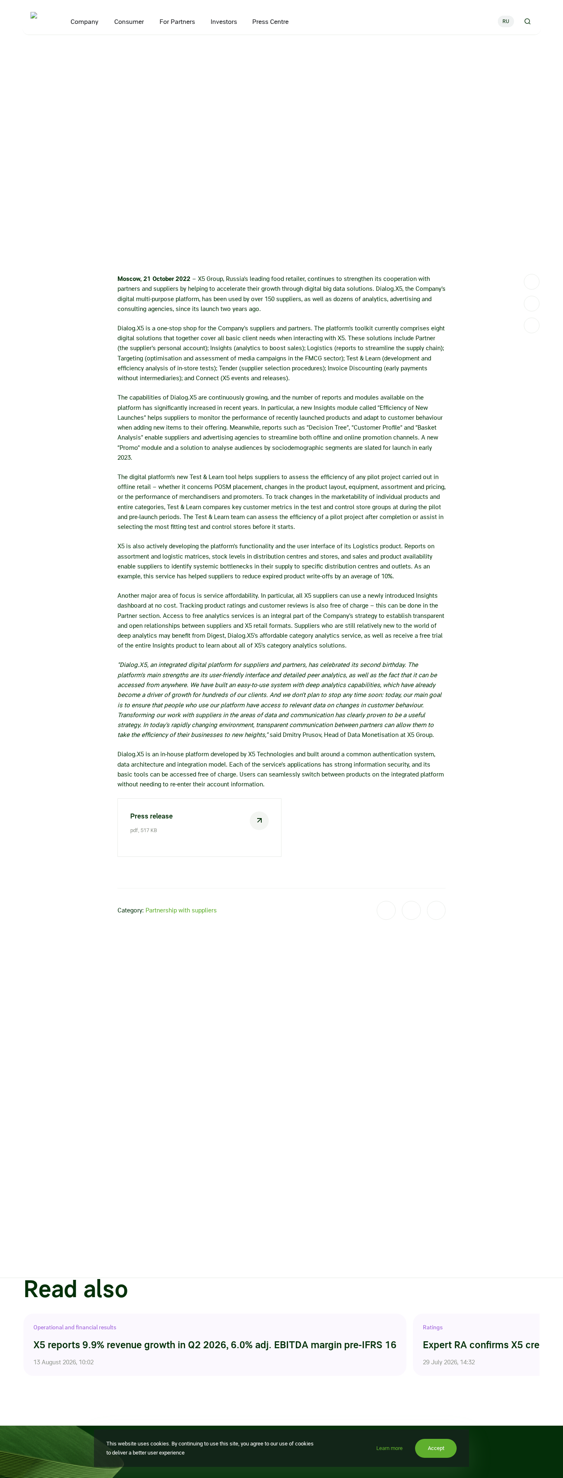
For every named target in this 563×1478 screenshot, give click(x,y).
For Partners (177, 22)
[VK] (531, 303)
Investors (223, 22)
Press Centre (270, 22)
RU (505, 21)
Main (29, 53)
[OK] (531, 325)
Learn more (389, 1448)
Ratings (433, 1327)
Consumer (128, 22)
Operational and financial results (74, 1327)
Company (84, 22)
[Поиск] (527, 21)
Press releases (92, 53)
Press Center (56, 53)
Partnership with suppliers (181, 910)
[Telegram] (531, 281)
